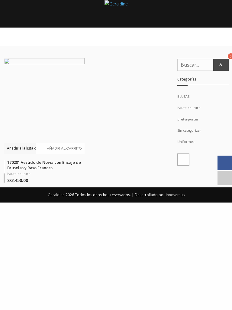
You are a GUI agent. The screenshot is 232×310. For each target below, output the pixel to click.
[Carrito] (183, 159)
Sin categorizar (189, 130)
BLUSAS (183, 96)
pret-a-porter (187, 119)
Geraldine (57, 194)
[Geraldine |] (116, 4)
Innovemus (175, 194)
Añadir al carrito (64, 148)
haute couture (19, 173)
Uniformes (185, 142)
